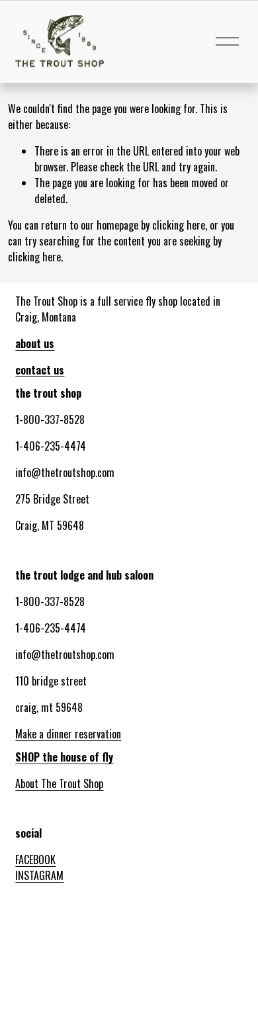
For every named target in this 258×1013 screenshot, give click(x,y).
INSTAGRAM (39, 875)
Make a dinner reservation (68, 734)
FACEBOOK (35, 859)
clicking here (178, 225)
